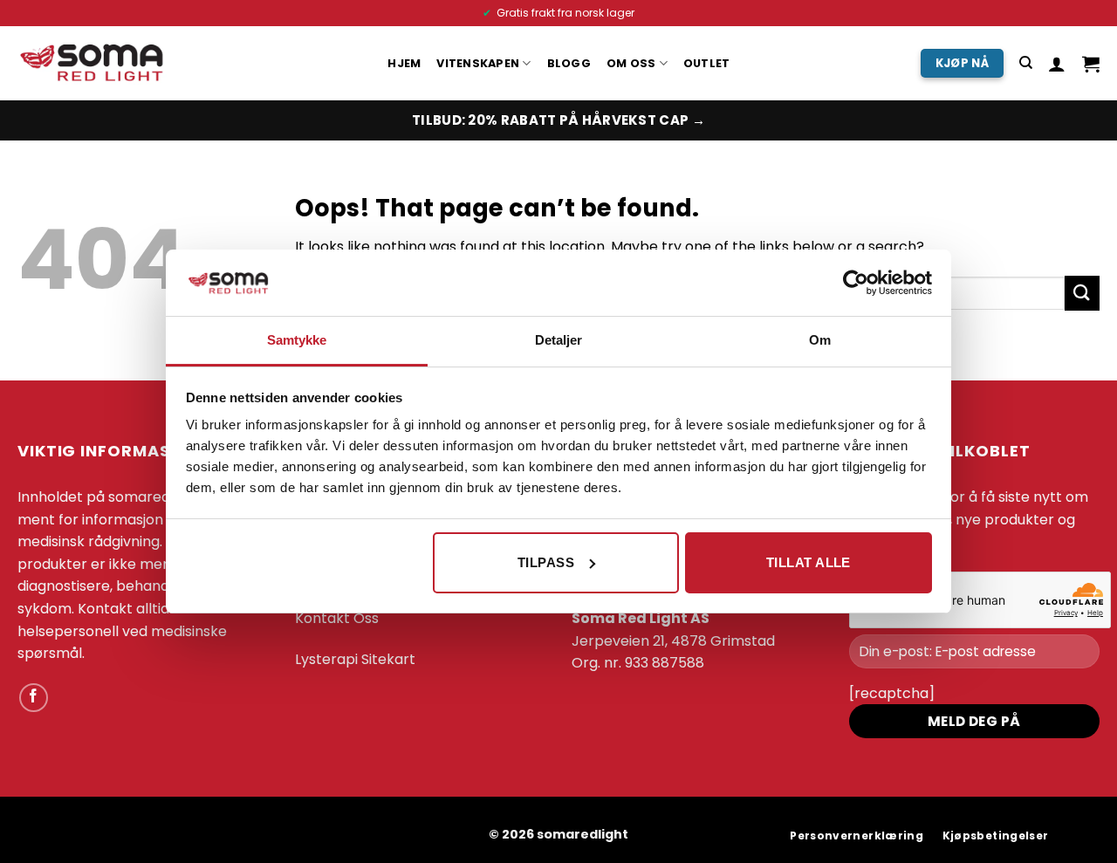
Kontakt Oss (337, 618)
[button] (1057, 64)
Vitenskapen (477, 63)
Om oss (631, 63)
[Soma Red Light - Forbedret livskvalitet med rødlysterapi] (94, 64)
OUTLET (706, 63)
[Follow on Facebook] (33, 697)
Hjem (404, 63)
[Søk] (1025, 62)
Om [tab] (820, 339)
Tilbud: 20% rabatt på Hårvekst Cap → (558, 120)
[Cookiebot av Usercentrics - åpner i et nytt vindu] (855, 283)
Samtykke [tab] (297, 339)
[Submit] (1082, 293)
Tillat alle (808, 562)
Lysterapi (326, 659)
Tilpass (545, 562)
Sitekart (388, 659)
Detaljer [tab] (559, 339)
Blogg (569, 63)
